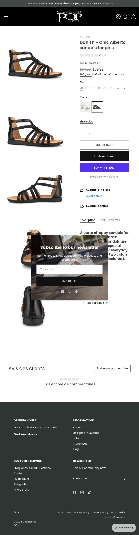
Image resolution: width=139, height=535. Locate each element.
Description (87, 220)
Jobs (76, 438)
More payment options (104, 176)
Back (102, 220)
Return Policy (118, 512)
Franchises (80, 444)
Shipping (86, 74)
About (77, 427)
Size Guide (86, 121)
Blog (76, 449)
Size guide (20, 484)
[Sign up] (123, 478)
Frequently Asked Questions (32, 468)
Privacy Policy (81, 512)
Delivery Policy (100, 512)
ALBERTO (86, 37)
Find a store (21, 490)
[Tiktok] (76, 292)
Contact (19, 473)
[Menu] (6, 16)
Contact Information (113, 517)
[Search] (125, 17)
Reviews (114, 220)
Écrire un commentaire (112, 368)
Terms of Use (63, 512)
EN (15, 512)
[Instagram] (69, 292)
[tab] (89, 220)
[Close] (103, 239)
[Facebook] (62, 292)
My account (21, 479)
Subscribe (69, 281)
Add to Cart (104, 145)
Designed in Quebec (86, 433)
